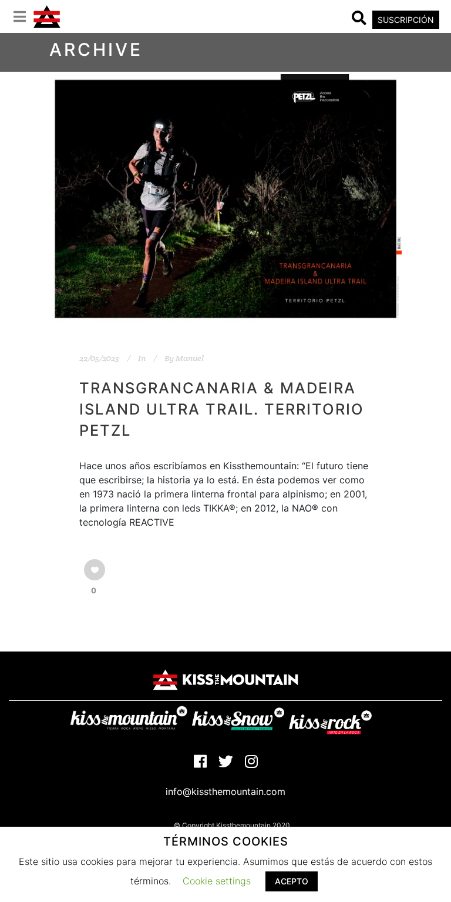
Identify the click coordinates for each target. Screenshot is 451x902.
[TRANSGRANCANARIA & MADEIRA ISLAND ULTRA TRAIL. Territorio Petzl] (225, 198)
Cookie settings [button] (217, 881)
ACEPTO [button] (291, 881)
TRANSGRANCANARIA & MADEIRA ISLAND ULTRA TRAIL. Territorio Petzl (221, 409)
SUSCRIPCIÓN (406, 20)
